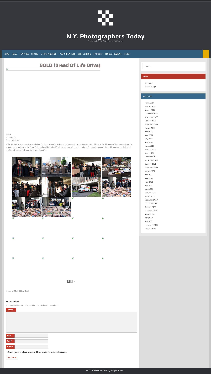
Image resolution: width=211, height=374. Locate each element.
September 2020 (151, 211)
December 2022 (151, 114)
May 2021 (149, 182)
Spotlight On (84, 54)
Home (6, 54)
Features (24, 54)
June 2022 (149, 135)
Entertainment (48, 54)
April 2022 (149, 142)
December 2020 (151, 200)
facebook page (150, 87)
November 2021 (151, 160)
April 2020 (149, 221)
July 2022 (149, 132)
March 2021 (149, 189)
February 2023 (150, 106)
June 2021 (149, 178)
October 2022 (150, 121)
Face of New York (67, 54)
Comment (11, 310)
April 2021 (149, 186)
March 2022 (149, 146)
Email (9, 341)
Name (9, 335)
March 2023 (149, 103)
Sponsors (98, 54)
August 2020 (150, 214)
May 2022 (149, 139)
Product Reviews (113, 54)
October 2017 (150, 229)
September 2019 (151, 225)
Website (10, 347)
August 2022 (150, 128)
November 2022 (151, 117)
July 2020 (149, 218)
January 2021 (150, 196)
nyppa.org (149, 83)
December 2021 (151, 157)
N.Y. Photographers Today (106, 36)
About (127, 54)
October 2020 (150, 207)
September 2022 (151, 124)
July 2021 (149, 175)
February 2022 (150, 150)
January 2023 (150, 110)
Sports (34, 54)
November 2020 (151, 204)
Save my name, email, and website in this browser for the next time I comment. (37, 352)
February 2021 (150, 193)
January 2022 (150, 153)
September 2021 (151, 167)
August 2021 (150, 171)
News (14, 54)
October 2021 (150, 164)
